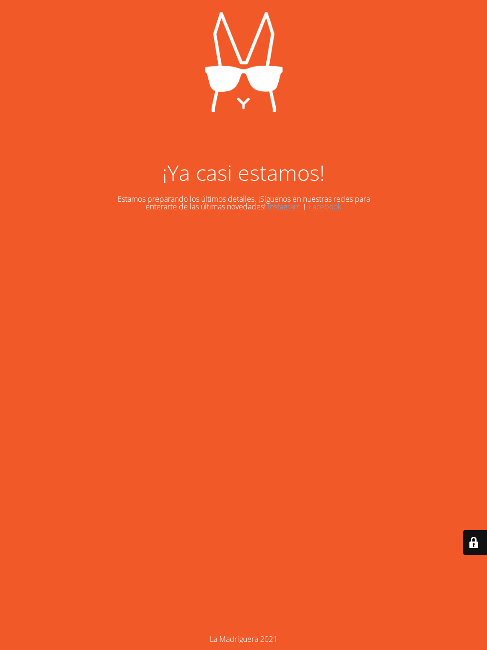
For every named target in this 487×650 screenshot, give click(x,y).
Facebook (325, 206)
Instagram (284, 206)
